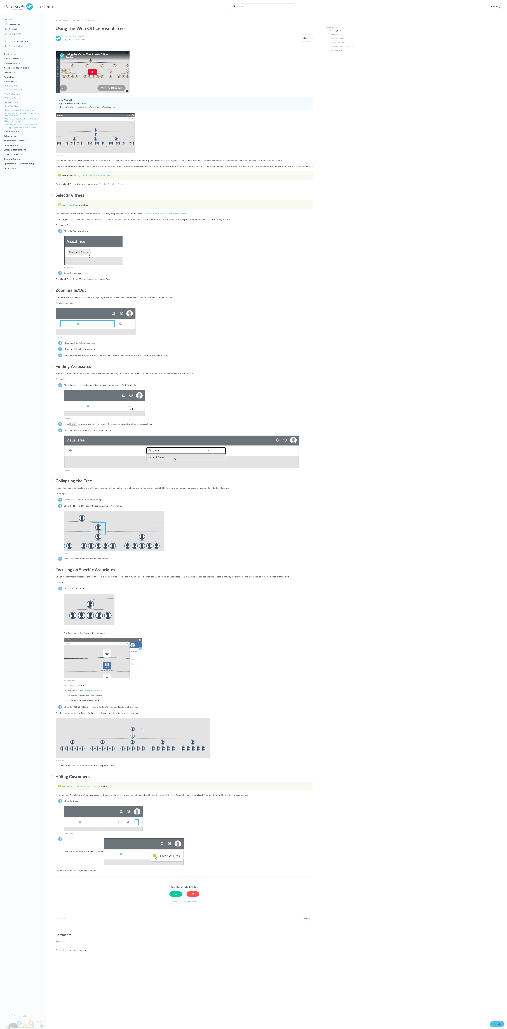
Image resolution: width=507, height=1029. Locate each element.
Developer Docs (15, 34)
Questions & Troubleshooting (19, 163)
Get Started (10, 54)
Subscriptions (11, 136)
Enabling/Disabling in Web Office (81, 786)
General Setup (11, 63)
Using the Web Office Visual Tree (20, 110)
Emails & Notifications (15, 149)
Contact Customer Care (18, 41)
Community (13, 29)
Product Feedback (16, 46)
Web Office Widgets (13, 98)
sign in (65, 950)
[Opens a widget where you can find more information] (497, 1024)
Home (11, 19)
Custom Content (11, 102)
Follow (304, 38)
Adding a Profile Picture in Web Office (20, 128)
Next (306, 918)
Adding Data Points (93, 690)
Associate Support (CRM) (16, 67)
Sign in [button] (494, 6)
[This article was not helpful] (192, 894)
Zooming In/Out (336, 35)
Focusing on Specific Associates (341, 46)
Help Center (62, 20)
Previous (64, 918)
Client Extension (12, 154)
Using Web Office (11, 106)
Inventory (9, 72)
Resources (9, 168)
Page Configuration (12, 94)
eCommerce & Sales (14, 140)
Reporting (9, 77)
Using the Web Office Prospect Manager (21, 124)
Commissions (10, 131)
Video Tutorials (11, 58)
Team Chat (75, 685)
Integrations (10, 145)
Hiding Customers (336, 50)
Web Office (10, 81)
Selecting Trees (335, 31)
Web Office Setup (12, 86)
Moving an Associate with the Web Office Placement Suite (22, 114)
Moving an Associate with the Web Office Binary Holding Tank (22, 120)
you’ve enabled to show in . (165, 213)
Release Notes (14, 24)
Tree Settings (71, 205)
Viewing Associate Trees (111, 184)
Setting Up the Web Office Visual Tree (92, 175)
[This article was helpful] (175, 894)
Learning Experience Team (76, 36)
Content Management (13, 90)
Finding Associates (337, 39)
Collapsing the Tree (337, 42)
